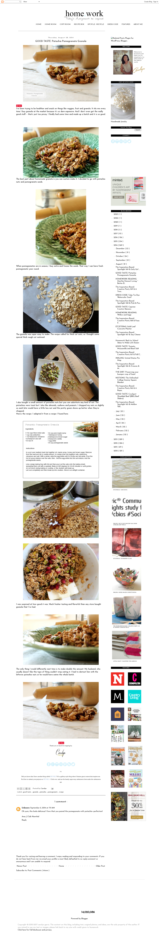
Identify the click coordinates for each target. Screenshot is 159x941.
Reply (24, 820)
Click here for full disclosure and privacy (35, 930)
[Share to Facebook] (26, 788)
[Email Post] (51, 788)
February (120, 431)
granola (36, 792)
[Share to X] (24, 788)
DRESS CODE (112, 24)
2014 (116, 245)
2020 (116, 222)
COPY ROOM (65, 24)
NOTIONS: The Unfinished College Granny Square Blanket (127, 380)
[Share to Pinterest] (29, 788)
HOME (38, 24)
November (120, 252)
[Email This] (18, 788)
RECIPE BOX (79, 24)
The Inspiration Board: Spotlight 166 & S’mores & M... (127, 366)
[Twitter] (73, 766)
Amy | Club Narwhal (30, 817)
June (118, 415)
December (120, 249)
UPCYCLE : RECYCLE (96, 24)
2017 (116, 234)
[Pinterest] (65, 766)
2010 (116, 451)
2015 (116, 241)
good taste (27, 792)
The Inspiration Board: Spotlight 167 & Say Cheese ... (128, 335)
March (119, 427)
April (118, 423)
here (66, 414)
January (119, 435)
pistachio (43, 792)
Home (61, 866)
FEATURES (126, 24)
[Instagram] (57, 766)
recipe (61, 792)
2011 (116, 447)
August (119, 264)
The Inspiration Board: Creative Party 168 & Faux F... (127, 321)
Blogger (84, 919)
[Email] (61, 766)
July (118, 411)
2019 (116, 226)
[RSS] (69, 766)
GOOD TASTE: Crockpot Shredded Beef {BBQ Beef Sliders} (127, 396)
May (118, 419)
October (119, 256)
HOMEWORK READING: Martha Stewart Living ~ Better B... (127, 281)
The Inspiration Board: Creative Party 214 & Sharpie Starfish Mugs (126, 626)
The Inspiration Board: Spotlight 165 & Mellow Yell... (126, 404)
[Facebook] (49, 766)
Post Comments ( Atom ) (38, 870)
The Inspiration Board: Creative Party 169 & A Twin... (126, 289)
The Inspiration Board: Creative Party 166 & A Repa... (126, 388)
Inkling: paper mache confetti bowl (124, 592)
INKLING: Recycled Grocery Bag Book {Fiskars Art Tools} (125, 524)
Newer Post (22, 866)
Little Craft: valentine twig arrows (125, 661)
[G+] (53, 766)
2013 (116, 439)
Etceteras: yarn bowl (120, 489)
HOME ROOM (50, 24)
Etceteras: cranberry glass (122, 558)
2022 (116, 218)
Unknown (26, 808)
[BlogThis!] (21, 788)
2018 (116, 230)
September (121, 260)
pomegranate (53, 792)
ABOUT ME (138, 24)
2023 (116, 214)
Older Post (100, 866)
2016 (116, 237)
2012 (116, 443)
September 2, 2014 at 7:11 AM (42, 808)
